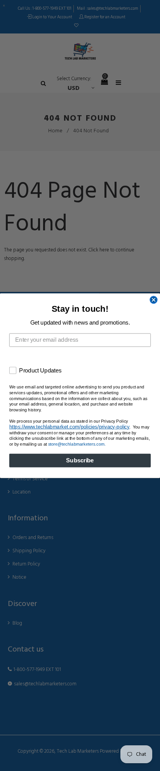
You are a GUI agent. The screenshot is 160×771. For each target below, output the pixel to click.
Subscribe (80, 460)
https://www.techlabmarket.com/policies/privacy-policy (69, 426)
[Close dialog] (153, 299)
